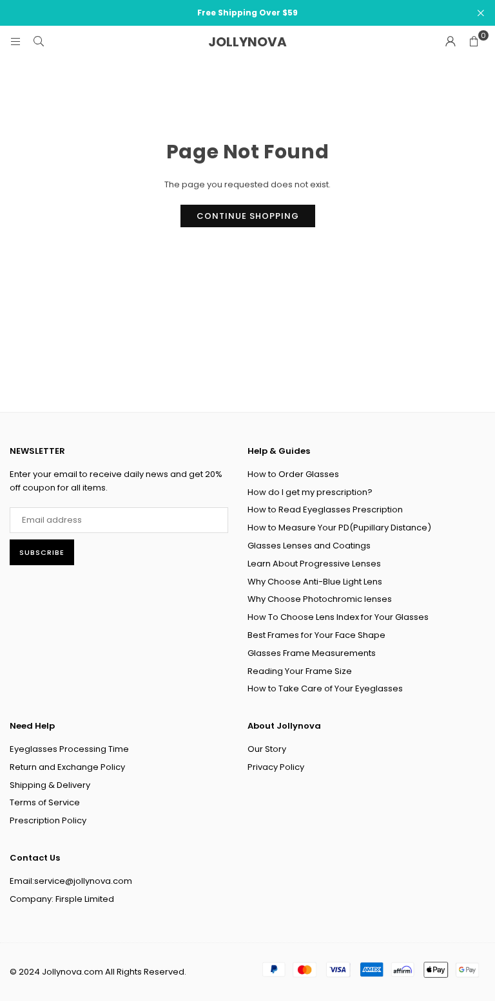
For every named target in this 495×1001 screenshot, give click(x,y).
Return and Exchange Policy (67, 767)
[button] (473, 41)
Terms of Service (45, 802)
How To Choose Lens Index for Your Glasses (338, 617)
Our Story (267, 749)
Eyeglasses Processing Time (69, 749)
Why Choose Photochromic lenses (320, 599)
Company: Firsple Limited (62, 899)
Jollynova (247, 41)
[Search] (38, 41)
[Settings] (450, 41)
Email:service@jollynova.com (71, 881)
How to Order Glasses (293, 474)
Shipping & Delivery (50, 785)
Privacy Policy (276, 767)
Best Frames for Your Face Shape (316, 635)
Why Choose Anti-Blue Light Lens (315, 581)
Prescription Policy (48, 820)
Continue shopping (248, 216)
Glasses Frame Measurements (312, 653)
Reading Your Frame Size (300, 671)
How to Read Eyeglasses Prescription (325, 509)
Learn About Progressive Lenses (314, 563)
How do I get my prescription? (310, 492)
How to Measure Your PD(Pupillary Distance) (339, 527)
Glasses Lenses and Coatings (309, 545)
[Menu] (15, 41)
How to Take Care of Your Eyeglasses (325, 688)
